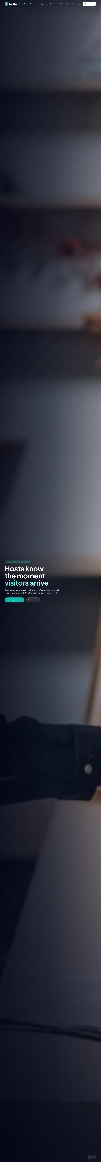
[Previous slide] (90, 1157)
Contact (70, 4)
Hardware (53, 4)
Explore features (31, 601)
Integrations (43, 4)
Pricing (62, 4)
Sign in (79, 4)
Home (26, 4)
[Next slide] (94, 1157)
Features (33, 4)
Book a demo (89, 4)
